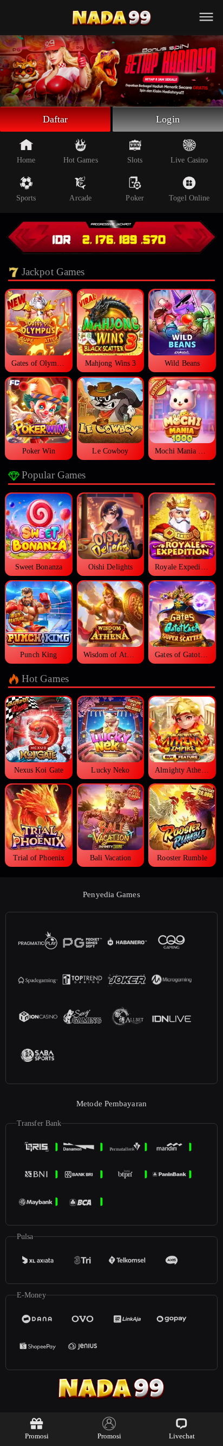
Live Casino (189, 160)
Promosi (37, 1436)
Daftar (55, 119)
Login (168, 119)
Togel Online (189, 198)
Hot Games (80, 160)
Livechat (182, 1436)
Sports (26, 198)
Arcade (80, 198)
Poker (135, 198)
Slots (135, 160)
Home (26, 160)
